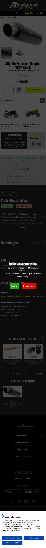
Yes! (13, 286)
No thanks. (28, 286)
